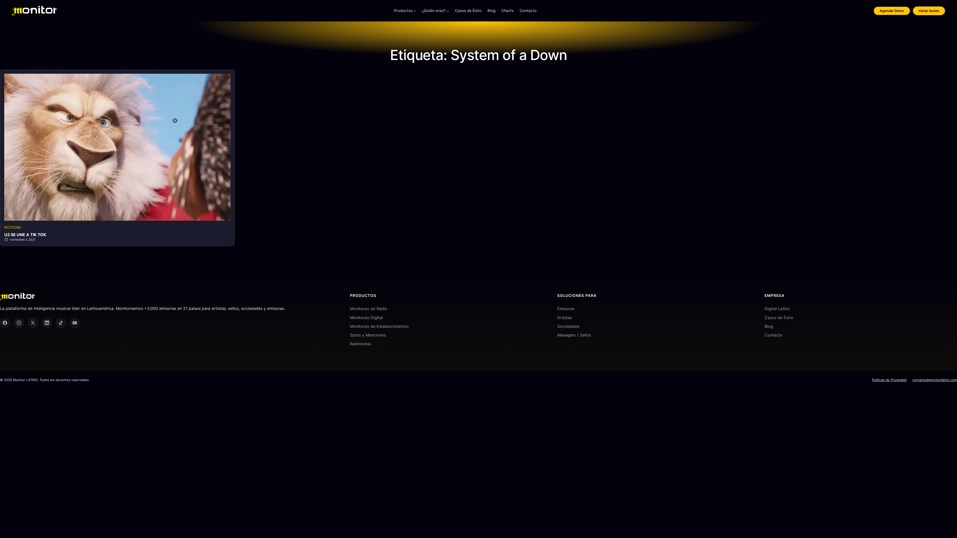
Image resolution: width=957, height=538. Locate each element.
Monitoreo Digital (366, 317)
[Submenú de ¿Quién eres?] (448, 11)
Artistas (564, 317)
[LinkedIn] (47, 323)
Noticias (12, 227)
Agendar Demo (892, 11)
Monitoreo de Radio (368, 308)
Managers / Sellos (574, 335)
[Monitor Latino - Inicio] (34, 10)
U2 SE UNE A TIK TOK (25, 234)
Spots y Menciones (368, 335)
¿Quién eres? (434, 10)
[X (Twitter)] (33, 323)
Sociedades (568, 326)
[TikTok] (61, 323)
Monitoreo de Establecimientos (379, 326)
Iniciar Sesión (929, 11)
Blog (769, 326)
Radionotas (360, 343)
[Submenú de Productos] (415, 11)
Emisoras (565, 308)
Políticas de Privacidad (889, 380)
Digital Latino (777, 308)
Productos (403, 10)
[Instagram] (19, 323)
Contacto (773, 335)
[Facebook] (5, 323)
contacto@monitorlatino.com (934, 380)
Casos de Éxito (779, 317)
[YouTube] (75, 323)
